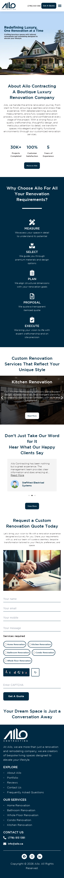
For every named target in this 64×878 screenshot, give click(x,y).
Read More (17, 475)
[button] (59, 5)
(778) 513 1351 (16, 837)
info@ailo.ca (15, 843)
